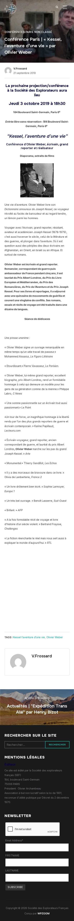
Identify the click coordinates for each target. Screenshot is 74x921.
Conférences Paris (18, 32)
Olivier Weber (55, 637)
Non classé (43, 32)
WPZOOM (44, 913)
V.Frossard (20, 68)
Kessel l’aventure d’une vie (29, 637)
